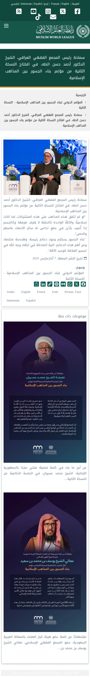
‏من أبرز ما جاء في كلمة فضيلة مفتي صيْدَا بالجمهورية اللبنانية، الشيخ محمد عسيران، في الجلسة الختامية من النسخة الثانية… (45, 473)
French (41, 292)
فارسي (15, 3)
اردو (46, 3)
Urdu (55, 292)
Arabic (11, 292)
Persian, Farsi (73, 292)
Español (38, 3)
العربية (75, 3)
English (25, 292)
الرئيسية (81, 95)
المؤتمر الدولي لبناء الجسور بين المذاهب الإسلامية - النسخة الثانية (44, 276)
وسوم (80, 267)
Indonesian (26, 3)
